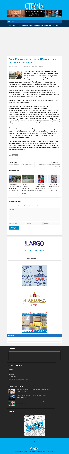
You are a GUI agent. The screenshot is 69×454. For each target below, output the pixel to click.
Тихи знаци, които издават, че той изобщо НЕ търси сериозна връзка (38, 25)
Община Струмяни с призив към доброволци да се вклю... (28, 188)
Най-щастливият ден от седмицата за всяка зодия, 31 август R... (33, 401)
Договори (11, 374)
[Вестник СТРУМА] (34, 6)
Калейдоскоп (26, 66)
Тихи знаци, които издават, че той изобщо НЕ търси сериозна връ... (34, 389)
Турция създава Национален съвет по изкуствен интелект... (32, 395)
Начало (10, 369)
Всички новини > (31, 258)
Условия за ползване (14, 378)
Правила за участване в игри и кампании (19, 379)
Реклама (10, 373)
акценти (15, 155)
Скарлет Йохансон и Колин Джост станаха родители (21, 164)
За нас (10, 371)
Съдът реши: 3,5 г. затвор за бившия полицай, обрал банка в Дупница (49, 164)
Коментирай (34, 66)
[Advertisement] (34, 41)
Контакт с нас (12, 376)
